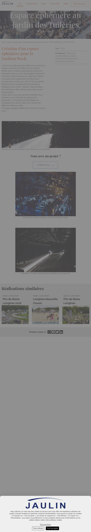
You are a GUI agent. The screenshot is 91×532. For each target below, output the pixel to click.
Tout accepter (52, 528)
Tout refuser (38, 528)
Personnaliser (45, 525)
